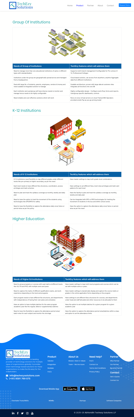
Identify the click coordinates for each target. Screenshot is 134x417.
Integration (52, 360)
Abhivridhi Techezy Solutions (99, 408)
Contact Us (114, 376)
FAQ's (50, 367)
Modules (51, 364)
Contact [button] (110, 5)
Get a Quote (115, 372)
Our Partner (114, 360)
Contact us (93, 360)
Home (69, 5)
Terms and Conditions (97, 364)
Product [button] (79, 5)
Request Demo (125, 5)
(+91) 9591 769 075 (19, 374)
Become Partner (116, 364)
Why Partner (114, 356)
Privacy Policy (94, 367)
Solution (50, 356)
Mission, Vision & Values (76, 356)
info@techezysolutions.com (24, 371)
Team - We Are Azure (76, 360)
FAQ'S (91, 356)
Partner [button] (90, 5)
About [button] (100, 5)
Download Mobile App (49, 384)
